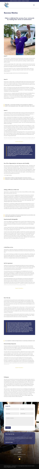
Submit (8, 427)
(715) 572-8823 (10, 442)
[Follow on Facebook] (19, 459)
